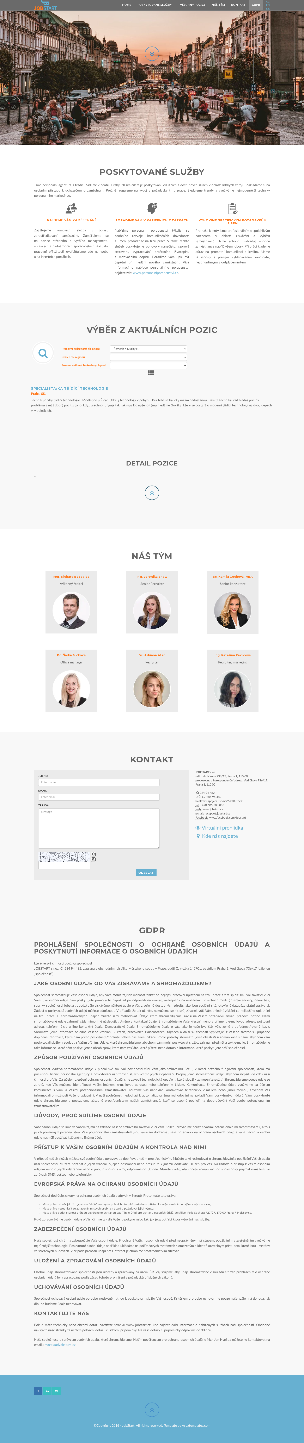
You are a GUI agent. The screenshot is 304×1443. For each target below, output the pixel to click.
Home (126, 5)
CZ (268, 1)
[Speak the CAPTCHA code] (93, 859)
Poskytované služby (155, 5)
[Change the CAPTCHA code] (93, 854)
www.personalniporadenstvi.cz (155, 273)
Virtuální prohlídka (222, 828)
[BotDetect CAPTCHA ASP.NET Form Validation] (64, 857)
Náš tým (218, 5)
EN (268, 5)
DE (268, 8)
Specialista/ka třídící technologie (69, 389)
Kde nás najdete (219, 836)
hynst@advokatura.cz (59, 1345)
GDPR (256, 5)
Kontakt (238, 5)
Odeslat (146, 873)
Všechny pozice (193, 5)
